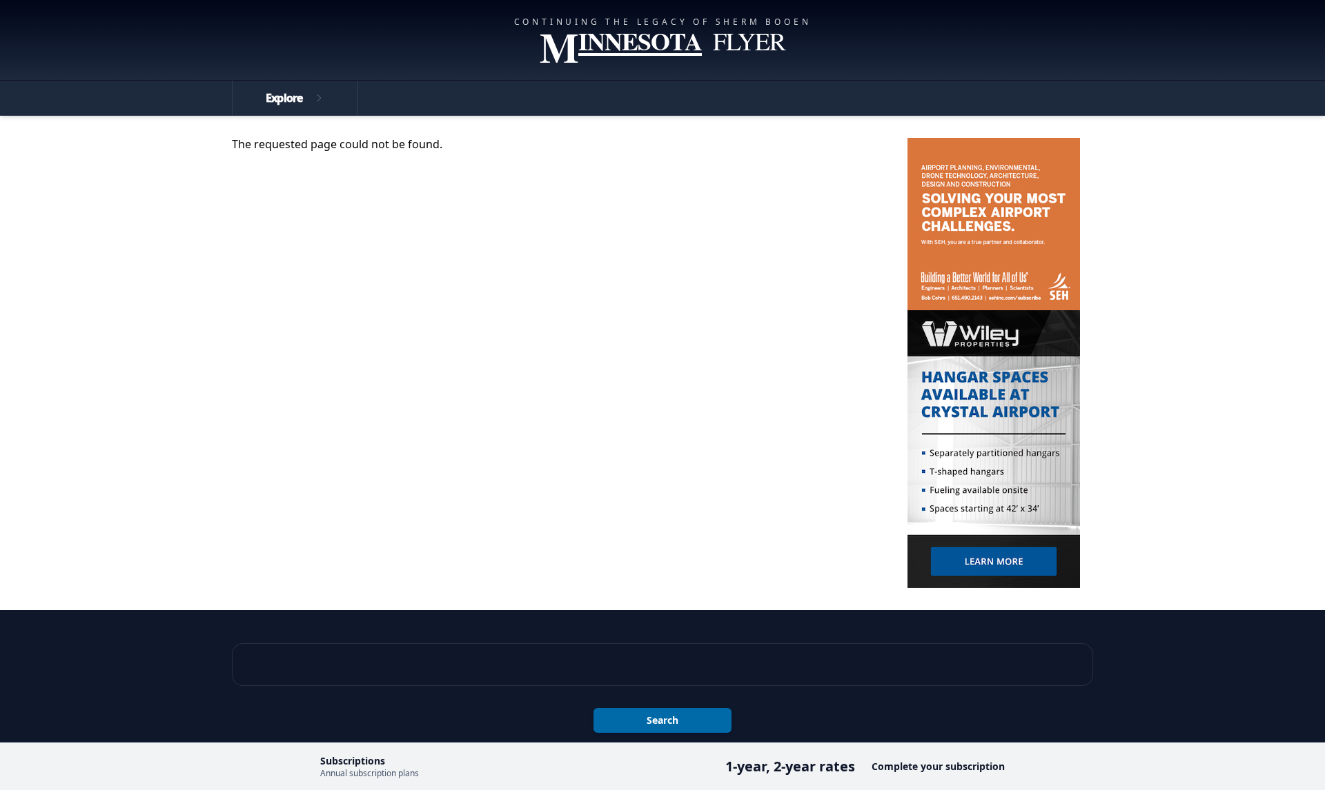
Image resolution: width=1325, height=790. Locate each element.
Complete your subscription (938, 766)
